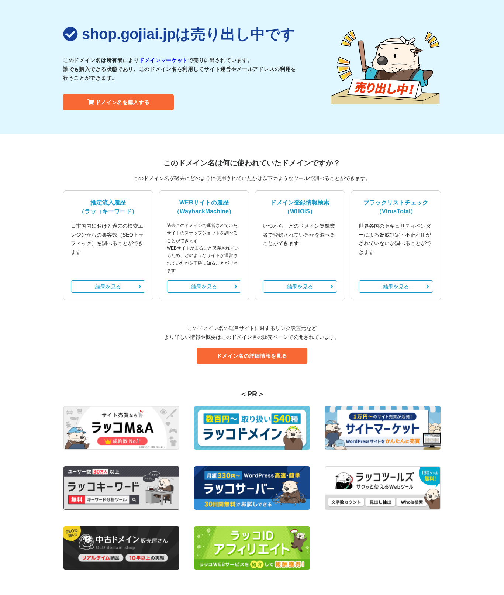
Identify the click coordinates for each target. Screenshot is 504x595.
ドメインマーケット (163, 60)
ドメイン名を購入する (123, 102)
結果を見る (108, 286)
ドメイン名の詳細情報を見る (252, 356)
